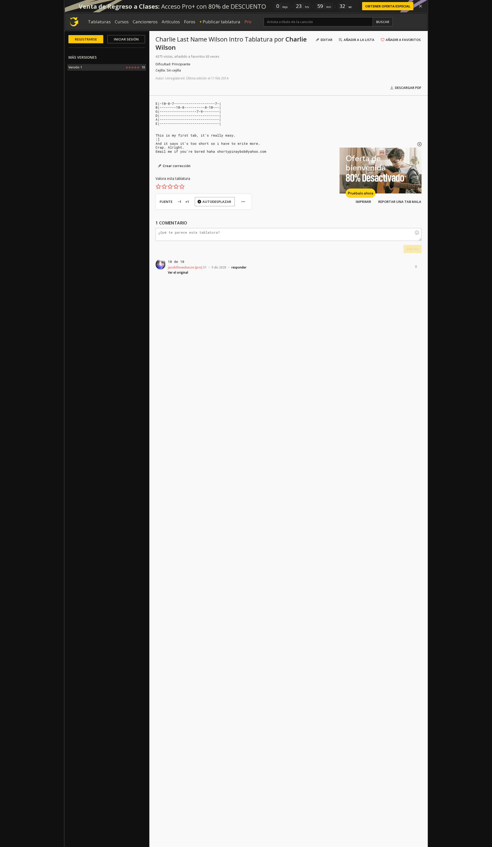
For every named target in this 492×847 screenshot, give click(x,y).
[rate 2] (164, 186)
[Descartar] (420, 6)
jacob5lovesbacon (181, 267)
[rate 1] (158, 186)
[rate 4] (176, 186)
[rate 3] (170, 186)
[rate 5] (182, 186)
